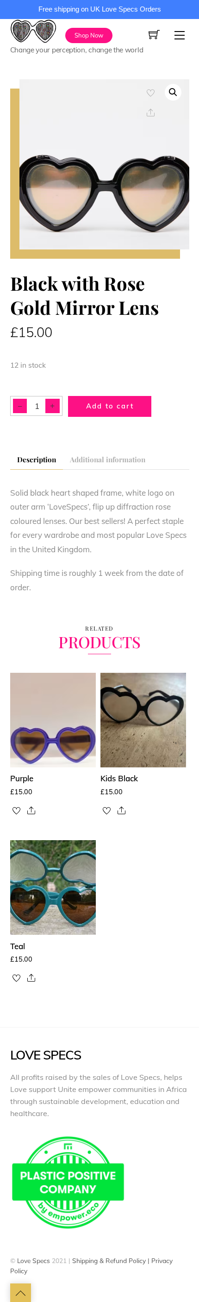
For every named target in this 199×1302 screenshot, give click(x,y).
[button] (173, 92)
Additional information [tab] (107, 459)
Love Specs (33, 1260)
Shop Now (89, 35)
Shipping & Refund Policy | (111, 1260)
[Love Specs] (33, 29)
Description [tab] (36, 459)
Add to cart (110, 406)
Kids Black (119, 778)
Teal (17, 946)
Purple (21, 778)
